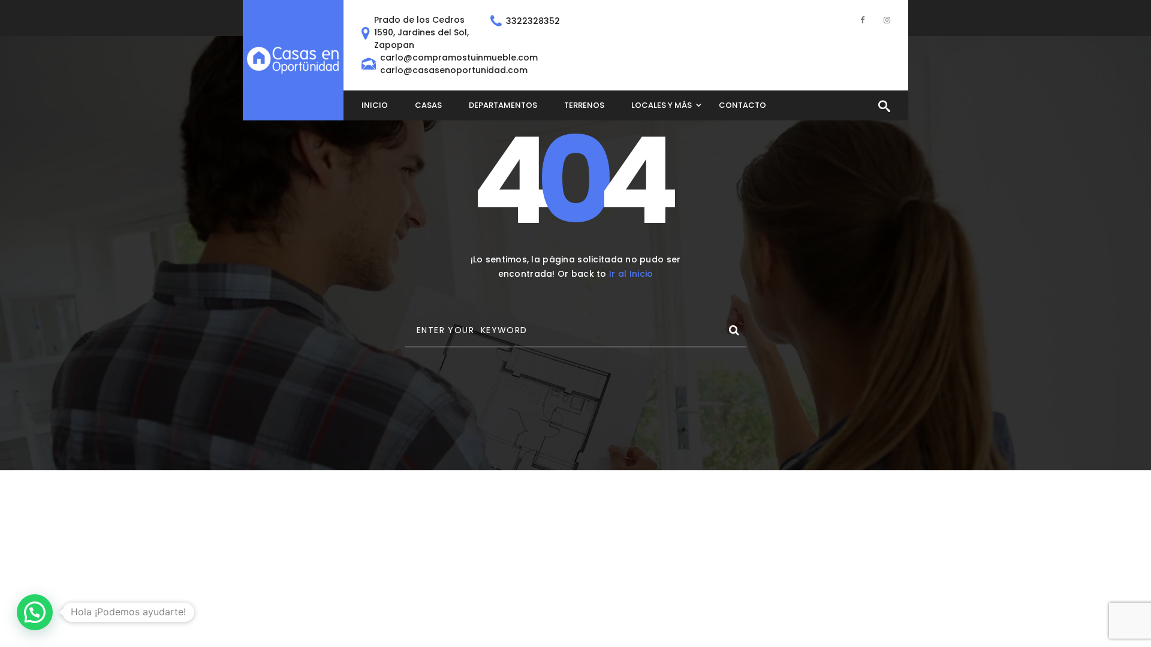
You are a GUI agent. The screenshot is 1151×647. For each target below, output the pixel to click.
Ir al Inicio (631, 274)
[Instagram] (887, 19)
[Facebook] (862, 19)
